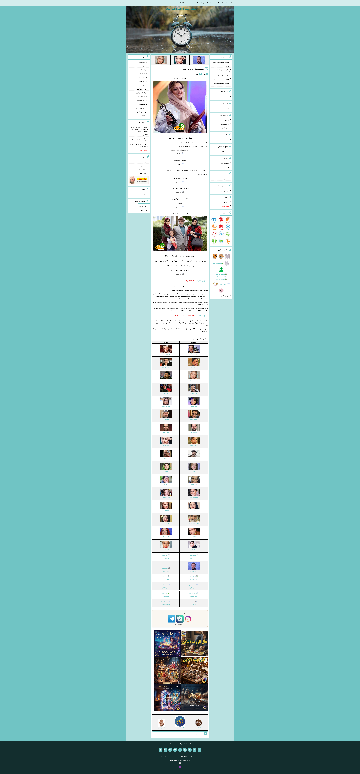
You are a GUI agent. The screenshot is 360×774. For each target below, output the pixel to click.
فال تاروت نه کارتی (142, 96)
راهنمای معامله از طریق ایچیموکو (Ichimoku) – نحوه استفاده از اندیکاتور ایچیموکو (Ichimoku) (139, 129)
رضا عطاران (166, 419)
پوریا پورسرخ (193, 393)
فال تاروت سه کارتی (142, 81)
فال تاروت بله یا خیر (142, 111)
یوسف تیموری (165, 367)
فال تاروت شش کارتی (141, 92)
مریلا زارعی (193, 510)
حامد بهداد (166, 380)
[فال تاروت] (194, 644)
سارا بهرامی (193, 471)
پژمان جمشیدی (166, 354)
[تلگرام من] (194, 750)
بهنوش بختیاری (193, 596)
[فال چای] (194, 697)
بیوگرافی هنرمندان (142, 206)
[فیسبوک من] (190, 750)
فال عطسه (144, 194)
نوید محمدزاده (193, 354)
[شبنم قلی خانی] (161, 60)
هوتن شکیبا (194, 536)
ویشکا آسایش (166, 497)
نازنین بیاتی (166, 484)
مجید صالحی (166, 579)
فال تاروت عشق (143, 104)
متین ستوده (194, 406)
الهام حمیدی (166, 549)
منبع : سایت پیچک (203, 335)
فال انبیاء (227, 108)
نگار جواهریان (165, 536)
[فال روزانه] (167, 644)
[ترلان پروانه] (180, 60)
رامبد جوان (166, 596)
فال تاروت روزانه (143, 62)
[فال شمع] (167, 671)
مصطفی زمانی (193, 419)
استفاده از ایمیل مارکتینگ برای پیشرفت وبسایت (140, 139)
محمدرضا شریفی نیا (194, 523)
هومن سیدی (166, 571)
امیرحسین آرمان (166, 604)
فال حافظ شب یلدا (142, 169)
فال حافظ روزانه (143, 165)
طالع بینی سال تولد (225, 295)
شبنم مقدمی (166, 471)
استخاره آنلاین (190, 2)
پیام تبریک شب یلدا (142, 173)
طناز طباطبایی (193, 558)
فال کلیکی (227, 179)
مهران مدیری (166, 458)
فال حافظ (224, 2)
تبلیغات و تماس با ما (179, 2)
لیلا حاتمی (166, 393)
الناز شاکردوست (194, 497)
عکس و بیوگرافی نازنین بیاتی (180, 9)
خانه (231, 2)
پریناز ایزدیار (166, 558)
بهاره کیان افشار (166, 406)
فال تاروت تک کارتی (142, 77)
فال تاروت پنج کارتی (142, 89)
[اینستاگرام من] (185, 750)
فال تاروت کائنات (142, 73)
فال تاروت (217, 2)
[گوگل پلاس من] (170, 750)
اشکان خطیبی (166, 432)
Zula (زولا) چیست (143, 135)
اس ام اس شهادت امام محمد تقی (221, 62)
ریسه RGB (227, 202)
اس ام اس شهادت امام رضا (223, 75)
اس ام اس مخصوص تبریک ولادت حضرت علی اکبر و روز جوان (222, 70)
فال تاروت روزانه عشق (141, 108)
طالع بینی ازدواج (226, 151)
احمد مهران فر (193, 571)
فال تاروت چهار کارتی (141, 85)
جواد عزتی (193, 458)
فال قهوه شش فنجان (224, 128)
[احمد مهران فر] (199, 60)
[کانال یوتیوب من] (165, 750)
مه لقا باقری (166, 523)
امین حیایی (193, 367)
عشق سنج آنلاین (225, 190)
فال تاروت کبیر (143, 66)
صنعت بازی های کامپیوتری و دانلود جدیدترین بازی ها (139, 145)
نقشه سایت (173, 760)
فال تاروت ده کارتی (142, 100)
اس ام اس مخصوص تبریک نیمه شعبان (222, 84)
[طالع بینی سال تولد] (221, 274)
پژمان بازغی (194, 432)
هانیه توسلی (166, 510)
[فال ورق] (167, 697)
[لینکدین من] (160, 750)
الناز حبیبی (193, 604)
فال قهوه (227, 120)
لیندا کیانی (193, 549)
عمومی (198, 733)
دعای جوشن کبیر (225, 163)
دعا (229, 167)
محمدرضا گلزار (166, 587)
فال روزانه (209, 2)
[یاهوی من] (199, 750)
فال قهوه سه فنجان (225, 124)
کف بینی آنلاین (226, 139)
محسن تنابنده (193, 579)
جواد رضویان (193, 484)
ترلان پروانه (166, 445)
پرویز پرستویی (193, 445)
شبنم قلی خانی (193, 380)
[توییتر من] (175, 750)
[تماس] (180, 750)
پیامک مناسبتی (200, 2)
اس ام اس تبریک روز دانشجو (222, 66)
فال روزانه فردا (143, 210)
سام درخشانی (193, 587)
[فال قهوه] (194, 671)
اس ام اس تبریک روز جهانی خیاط (222, 79)
